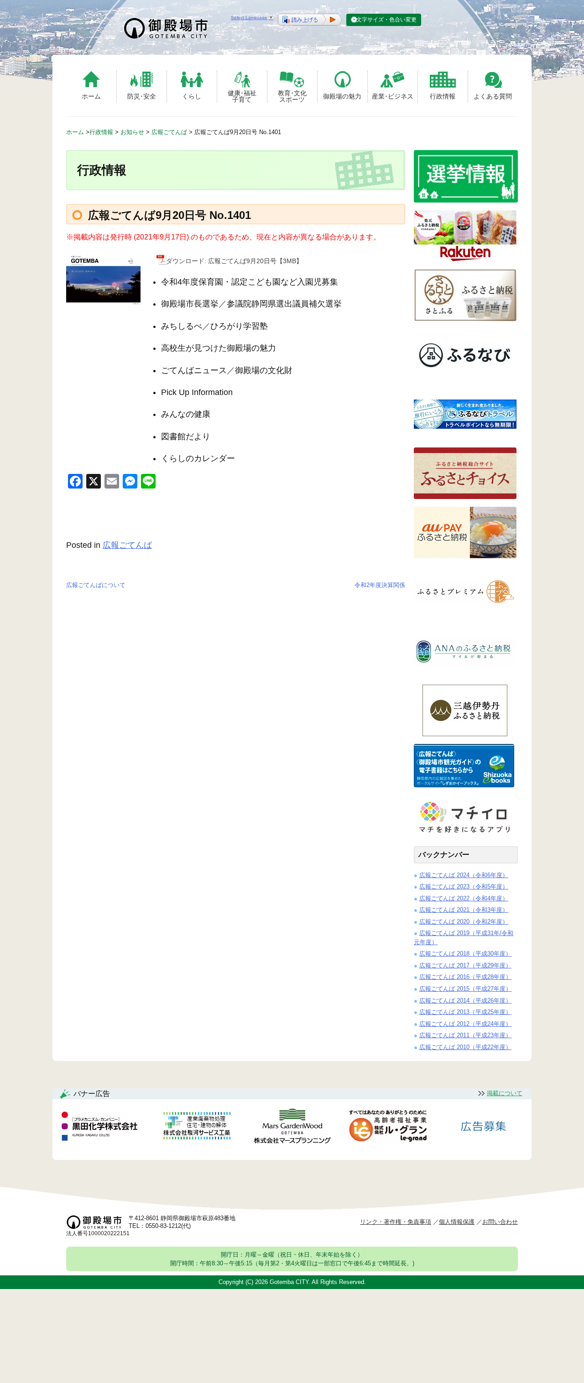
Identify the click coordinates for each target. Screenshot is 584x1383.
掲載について (504, 1093)
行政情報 (442, 96)
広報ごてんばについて (95, 585)
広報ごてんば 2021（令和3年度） (463, 909)
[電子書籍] (464, 785)
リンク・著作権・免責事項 (395, 1221)
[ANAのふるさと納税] (465, 674)
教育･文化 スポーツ (292, 96)
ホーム (91, 96)
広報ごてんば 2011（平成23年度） (465, 1035)
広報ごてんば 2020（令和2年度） (463, 921)
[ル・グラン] (387, 1128)
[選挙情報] (466, 200)
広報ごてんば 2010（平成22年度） (465, 1047)
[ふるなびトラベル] (465, 437)
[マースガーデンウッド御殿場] (292, 1128)
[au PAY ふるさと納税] (465, 556)
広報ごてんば (127, 545)
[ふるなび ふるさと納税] (465, 378)
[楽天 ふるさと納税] (465, 259)
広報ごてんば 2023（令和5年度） (463, 886)
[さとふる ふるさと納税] (465, 318)
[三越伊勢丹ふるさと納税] (465, 734)
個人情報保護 (456, 1221)
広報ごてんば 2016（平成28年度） (465, 976)
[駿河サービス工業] (196, 1127)
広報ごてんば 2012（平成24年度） (465, 1023)
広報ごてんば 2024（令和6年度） (463, 875)
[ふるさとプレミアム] (465, 615)
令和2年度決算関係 (380, 585)
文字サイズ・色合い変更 (386, 19)
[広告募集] (483, 1127)
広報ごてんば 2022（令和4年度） (463, 898)
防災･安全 (141, 96)
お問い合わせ (500, 1221)
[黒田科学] (100, 1127)
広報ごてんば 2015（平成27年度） (465, 988)
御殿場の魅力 (342, 96)
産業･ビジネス (392, 96)
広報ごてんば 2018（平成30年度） (465, 953)
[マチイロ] (464, 836)
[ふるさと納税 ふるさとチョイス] (465, 496)
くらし (191, 96)
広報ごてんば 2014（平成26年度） (465, 1000)
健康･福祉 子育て (242, 96)
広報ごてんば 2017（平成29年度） (465, 965)
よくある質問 (493, 96)
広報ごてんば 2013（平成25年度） (465, 1012)
